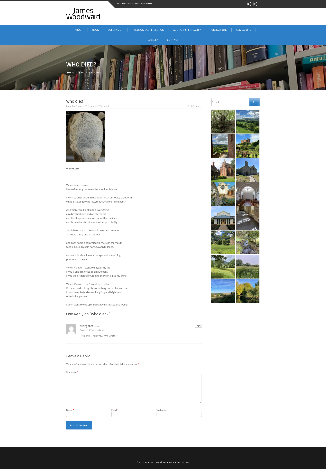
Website (161, 410)
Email (115, 410)
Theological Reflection (148, 29)
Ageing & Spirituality (187, 29)
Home (70, 72)
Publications (218, 29)
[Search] (254, 102)
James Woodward (100, 106)
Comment (72, 371)
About (79, 29)
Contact (172, 39)
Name (70, 410)
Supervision (115, 29)
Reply (198, 325)
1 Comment (196, 106)
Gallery (153, 39)
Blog (95, 29)
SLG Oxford (243, 29)
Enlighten (184, 462)
